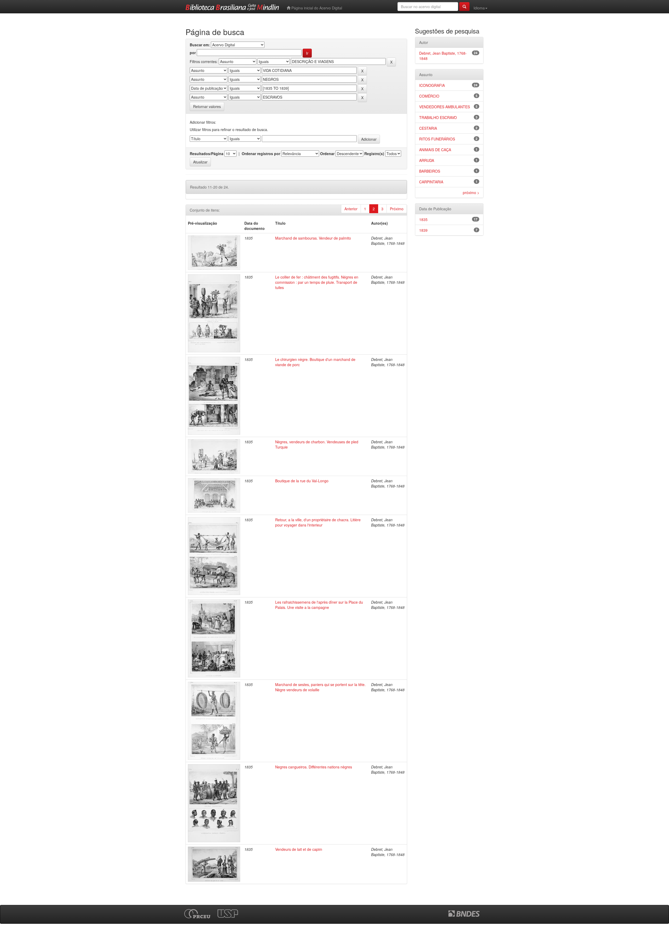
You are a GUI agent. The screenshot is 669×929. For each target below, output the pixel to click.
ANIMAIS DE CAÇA (435, 149)
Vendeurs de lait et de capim (298, 849)
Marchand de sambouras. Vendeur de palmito (313, 238)
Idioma (479, 7)
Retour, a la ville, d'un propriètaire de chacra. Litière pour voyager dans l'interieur (318, 522)
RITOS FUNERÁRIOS (437, 138)
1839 (423, 230)
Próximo (396, 208)
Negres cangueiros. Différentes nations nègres (313, 766)
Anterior (350, 208)
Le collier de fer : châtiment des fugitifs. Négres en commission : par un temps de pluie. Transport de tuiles (316, 282)
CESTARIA (428, 128)
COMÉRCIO (429, 96)
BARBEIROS (429, 171)
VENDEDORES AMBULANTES (444, 106)
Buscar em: (200, 44)
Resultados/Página (206, 153)
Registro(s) (374, 153)
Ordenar (327, 153)
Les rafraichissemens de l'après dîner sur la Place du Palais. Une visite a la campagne (319, 604)
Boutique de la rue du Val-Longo (301, 480)
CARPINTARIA (431, 181)
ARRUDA (426, 160)
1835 (423, 219)
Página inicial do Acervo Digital (316, 7)
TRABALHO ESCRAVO (438, 117)
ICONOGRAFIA (432, 85)
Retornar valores (207, 106)
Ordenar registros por (261, 153)
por (193, 52)
